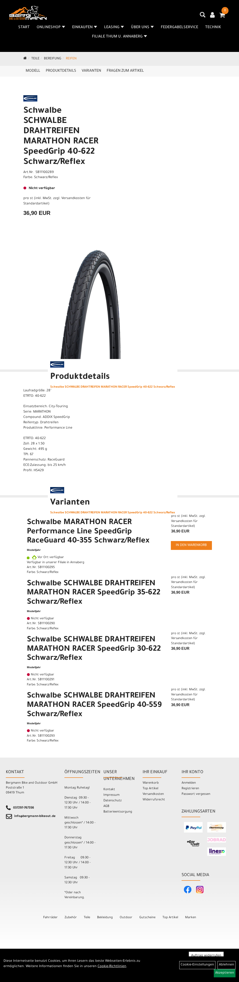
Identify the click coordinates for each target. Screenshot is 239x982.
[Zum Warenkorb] (222, 17)
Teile (35, 59)
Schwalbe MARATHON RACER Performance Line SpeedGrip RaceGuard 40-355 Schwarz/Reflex (88, 532)
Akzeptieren (224, 973)
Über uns (140, 27)
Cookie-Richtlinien (112, 966)
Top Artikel (150, 788)
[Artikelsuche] (202, 16)
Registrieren (190, 788)
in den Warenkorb (191, 545)
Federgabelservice (179, 27)
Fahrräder (50, 917)
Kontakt (109, 789)
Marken (190, 917)
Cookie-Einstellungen (197, 965)
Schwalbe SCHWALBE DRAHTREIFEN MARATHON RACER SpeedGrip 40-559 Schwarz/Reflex (94, 705)
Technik (213, 27)
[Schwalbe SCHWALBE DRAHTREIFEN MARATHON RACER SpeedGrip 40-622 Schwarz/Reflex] (95, 299)
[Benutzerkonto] (212, 15)
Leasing (112, 27)
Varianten (91, 71)
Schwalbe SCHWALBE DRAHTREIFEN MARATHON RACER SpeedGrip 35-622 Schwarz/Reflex (93, 593)
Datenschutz (112, 801)
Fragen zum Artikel (125, 71)
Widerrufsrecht (154, 800)
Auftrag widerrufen (206, 956)
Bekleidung (105, 917)
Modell (33, 71)
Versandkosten (153, 794)
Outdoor (126, 917)
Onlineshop (49, 27)
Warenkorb (151, 783)
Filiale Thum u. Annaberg (117, 37)
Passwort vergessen (196, 794)
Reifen (71, 59)
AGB (106, 806)
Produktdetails (61, 71)
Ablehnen (226, 965)
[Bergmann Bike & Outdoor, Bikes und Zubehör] (28, 13)
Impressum (111, 795)
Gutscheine (147, 917)
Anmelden (189, 783)
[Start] (25, 59)
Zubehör (71, 917)
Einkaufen (82, 27)
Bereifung (52, 59)
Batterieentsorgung (117, 812)
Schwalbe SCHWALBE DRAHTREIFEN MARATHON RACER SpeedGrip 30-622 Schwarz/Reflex (94, 649)
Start (24, 27)
